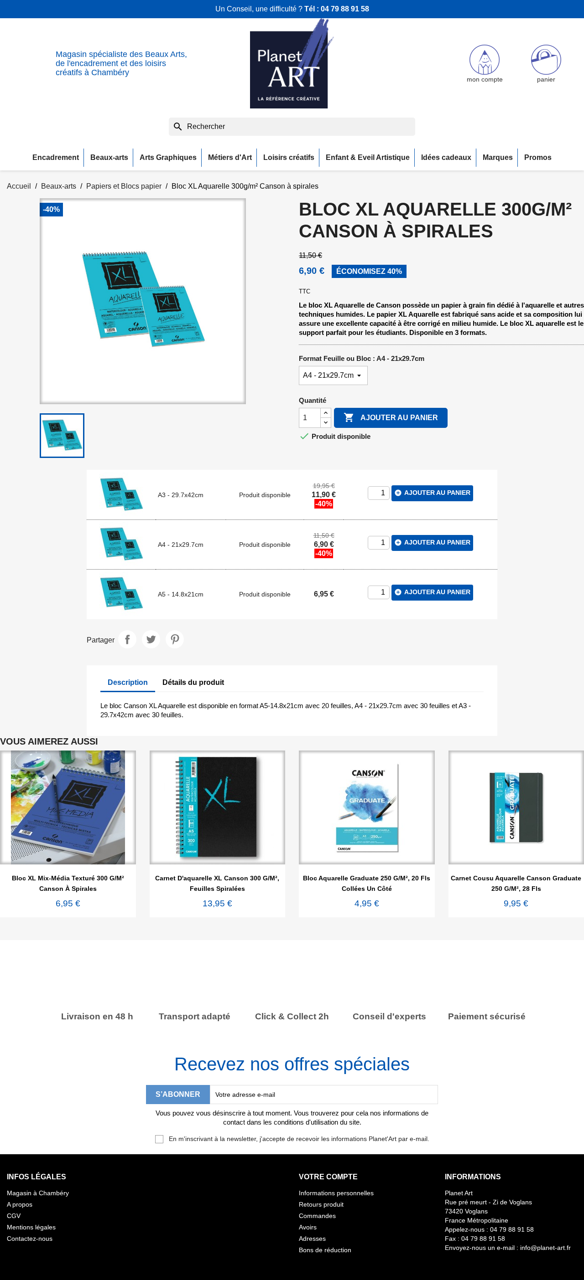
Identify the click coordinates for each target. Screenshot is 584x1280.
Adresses (312, 1238)
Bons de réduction (325, 1250)
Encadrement (55, 157)
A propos (19, 1204)
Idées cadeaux (446, 157)
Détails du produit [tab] (193, 682)
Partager (127, 639)
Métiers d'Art (230, 157)
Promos (538, 157)
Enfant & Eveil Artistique (368, 157)
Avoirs (308, 1227)
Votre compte (328, 1177)
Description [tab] (128, 682)
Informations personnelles (336, 1193)
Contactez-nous (29, 1238)
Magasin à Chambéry (38, 1193)
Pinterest (175, 639)
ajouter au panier (432, 493)
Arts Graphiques (168, 157)
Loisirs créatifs (288, 157)
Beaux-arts (109, 157)
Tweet (151, 639)
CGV (14, 1215)
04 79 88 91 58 (345, 9)
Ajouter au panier (391, 417)
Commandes (317, 1215)
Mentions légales (31, 1227)
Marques (498, 157)
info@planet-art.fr (545, 1247)
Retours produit (321, 1204)
